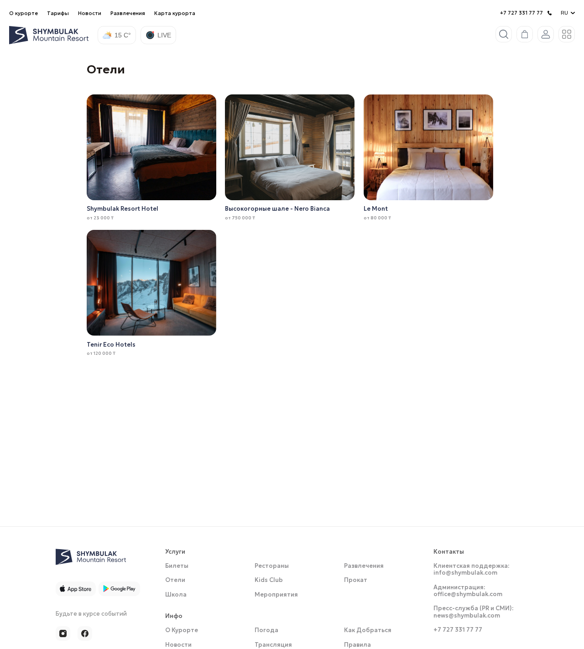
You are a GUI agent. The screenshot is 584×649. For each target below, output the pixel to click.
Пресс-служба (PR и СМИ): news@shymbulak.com (473, 614)
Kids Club (269, 582)
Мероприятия (276, 596)
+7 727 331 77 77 (521, 13)
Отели (175, 582)
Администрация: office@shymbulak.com (467, 592)
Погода (266, 632)
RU (564, 13)
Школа (176, 596)
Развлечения (127, 13)
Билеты (176, 567)
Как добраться (367, 632)
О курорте (23, 13)
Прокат (355, 582)
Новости (89, 13)
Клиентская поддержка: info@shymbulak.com (471, 571)
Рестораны (272, 567)
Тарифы (58, 13)
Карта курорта (174, 13)
